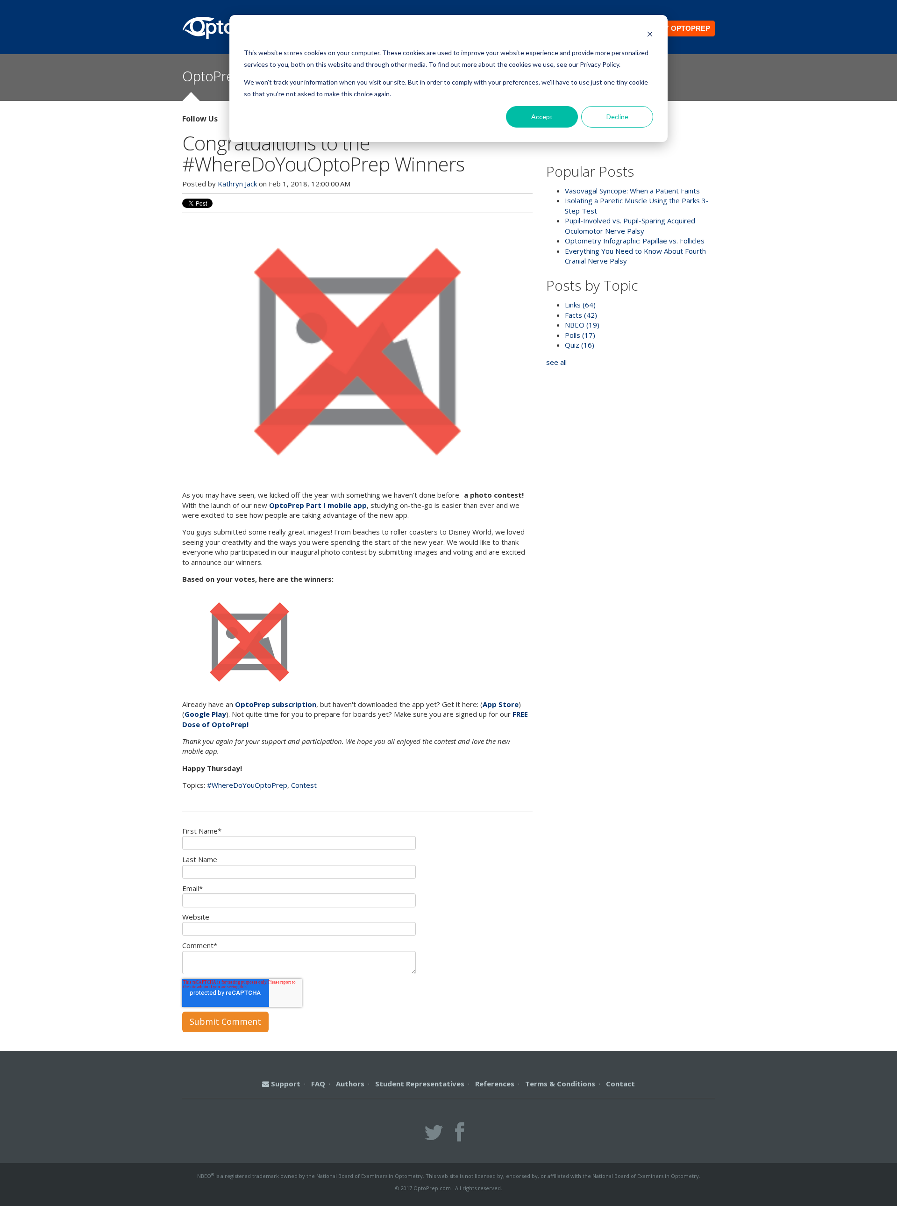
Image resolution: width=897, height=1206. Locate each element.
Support (284, 1083)
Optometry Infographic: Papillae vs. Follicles (635, 240)
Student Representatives (419, 1083)
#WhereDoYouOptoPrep (247, 785)
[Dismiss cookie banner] (650, 35)
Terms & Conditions (560, 1083)
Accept (542, 117)
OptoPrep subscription (275, 704)
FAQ (318, 1083)
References (494, 1083)
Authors (350, 1083)
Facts (581, 315)
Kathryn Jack (237, 183)
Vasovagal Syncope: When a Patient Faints (632, 190)
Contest (304, 785)
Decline (617, 117)
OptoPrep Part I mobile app (318, 505)
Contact (620, 1083)
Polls (580, 335)
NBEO (582, 324)
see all (556, 362)
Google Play (205, 714)
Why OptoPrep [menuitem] (681, 28)
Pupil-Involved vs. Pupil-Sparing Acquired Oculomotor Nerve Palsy (630, 225)
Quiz (579, 345)
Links (580, 304)
